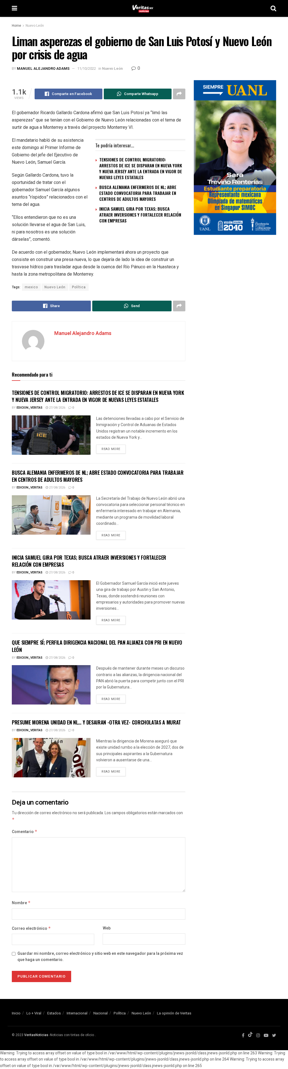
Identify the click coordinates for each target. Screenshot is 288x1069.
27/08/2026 (56, 407)
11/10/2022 (86, 68)
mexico (31, 287)
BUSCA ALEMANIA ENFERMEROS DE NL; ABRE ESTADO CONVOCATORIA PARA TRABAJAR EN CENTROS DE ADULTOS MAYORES (137, 193)
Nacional (100, 1013)
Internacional (77, 1013)
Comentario (24, 832)
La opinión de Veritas (174, 1013)
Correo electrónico (31, 928)
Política (79, 287)
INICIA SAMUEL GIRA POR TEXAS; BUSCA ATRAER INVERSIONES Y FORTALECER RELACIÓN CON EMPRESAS (140, 215)
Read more (111, 449)
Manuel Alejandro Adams (43, 68)
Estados (54, 1013)
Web (107, 928)
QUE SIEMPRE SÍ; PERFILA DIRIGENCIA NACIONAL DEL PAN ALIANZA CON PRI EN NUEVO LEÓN (97, 646)
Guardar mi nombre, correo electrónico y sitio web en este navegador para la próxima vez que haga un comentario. (100, 957)
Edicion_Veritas (29, 407)
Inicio (16, 1013)
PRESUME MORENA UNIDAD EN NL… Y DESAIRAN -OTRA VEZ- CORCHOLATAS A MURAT (96, 722)
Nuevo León (35, 25)
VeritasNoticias (36, 1035)
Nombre (21, 903)
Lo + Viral (33, 1013)
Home (16, 25)
